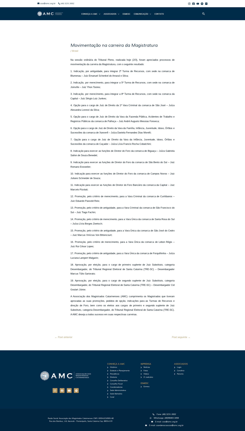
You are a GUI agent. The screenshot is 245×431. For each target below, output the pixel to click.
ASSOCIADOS (110, 14)
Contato (159, 14)
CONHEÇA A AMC (89, 14)
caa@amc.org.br (47, 3)
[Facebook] (193, 3)
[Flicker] (206, 3)
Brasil (75, 50)
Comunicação (141, 14)
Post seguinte (181, 337)
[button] (203, 13)
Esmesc (126, 14)
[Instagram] (189, 3)
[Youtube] (198, 3)
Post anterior (63, 337)
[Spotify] (202, 3)
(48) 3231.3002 (67, 3)
